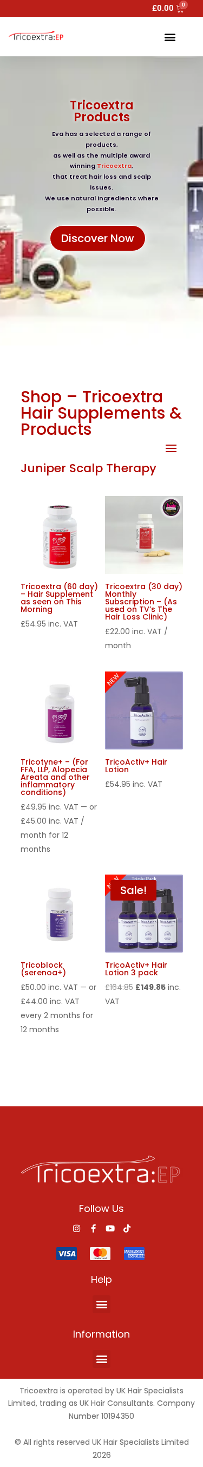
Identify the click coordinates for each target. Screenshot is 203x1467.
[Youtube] (110, 1228)
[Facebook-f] (93, 1228)
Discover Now (97, 238)
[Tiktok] (127, 1228)
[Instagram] (77, 1228)
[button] (170, 36)
